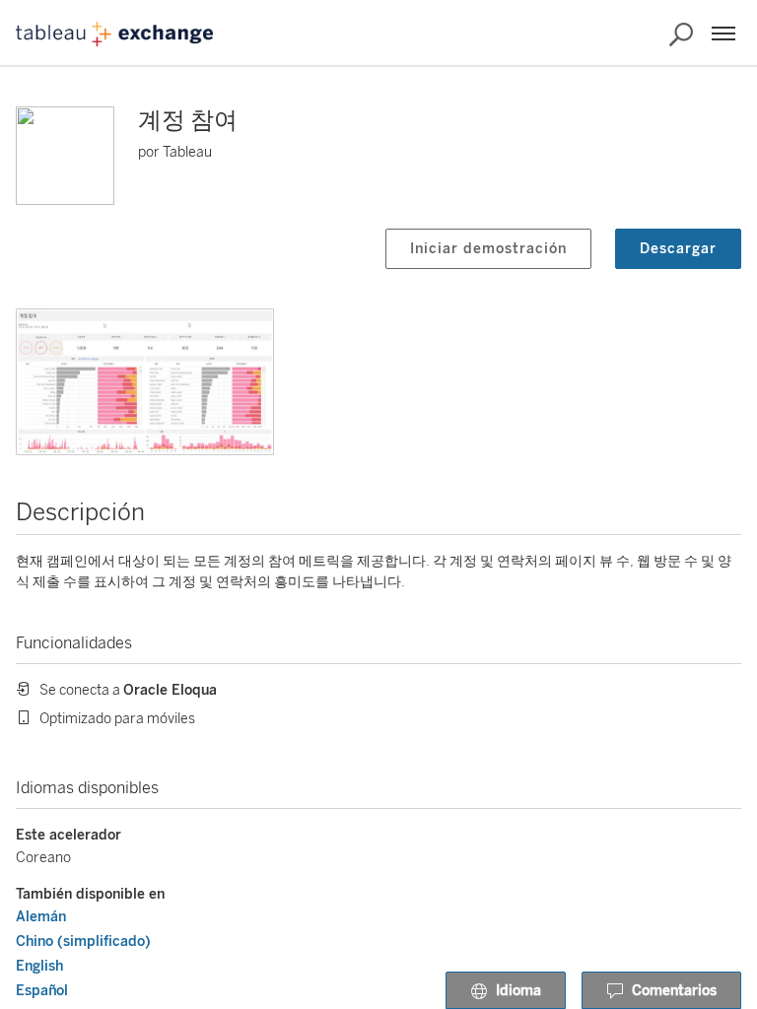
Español (42, 990)
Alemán (41, 916)
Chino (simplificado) (83, 941)
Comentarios (674, 990)
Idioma (518, 990)
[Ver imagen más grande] (145, 381)
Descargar (678, 248)
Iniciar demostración (488, 248)
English (39, 966)
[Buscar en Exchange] (681, 34)
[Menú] (723, 33)
